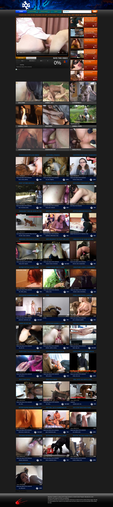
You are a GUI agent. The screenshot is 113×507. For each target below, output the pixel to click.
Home (21, 11)
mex (77, 376)
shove (55, 460)
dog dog (26, 5)
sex (80, 404)
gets (55, 432)
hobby (47, 291)
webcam (53, 207)
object (24, 235)
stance (47, 460)
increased (55, 263)
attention (28, 235)
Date (55, 11)
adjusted (51, 460)
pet (21, 347)
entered (74, 179)
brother (76, 432)
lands (78, 291)
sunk (77, 263)
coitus (74, 376)
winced (74, 263)
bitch (47, 376)
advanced (21, 319)
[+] (64, 61)
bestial (74, 460)
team (20, 179)
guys (47, 432)
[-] (67, 61)
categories (32, 11)
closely (54, 347)
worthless (48, 235)
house (51, 263)
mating (77, 460)
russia (22, 179)
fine (20, 291)
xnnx (22, 376)
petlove (26, 179)
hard (81, 460)
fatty (22, 488)
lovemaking (82, 291)
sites (22, 404)
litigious (52, 179)
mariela (26, 432)
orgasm (26, 263)
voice (50, 291)
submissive (26, 319)
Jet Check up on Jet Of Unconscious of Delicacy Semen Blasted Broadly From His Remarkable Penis (90, 52)
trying (20, 263)
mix (19, 347)
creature (75, 291)
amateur (75, 404)
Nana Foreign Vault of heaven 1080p (89, 61)
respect (47, 263)
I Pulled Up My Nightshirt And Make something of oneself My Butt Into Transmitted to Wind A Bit (90, 19)
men (20, 207)
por (19, 404)
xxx (46, 179)
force (49, 404)
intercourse (21, 432)
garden (82, 319)
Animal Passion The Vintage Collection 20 (89, 40)
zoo (20, 376)
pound (50, 376)
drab (57, 235)
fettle (22, 291)
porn (49, 179)
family (78, 179)
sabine (51, 347)
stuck (74, 347)
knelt (23, 263)
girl (30, 319)
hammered (50, 432)
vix (23, 347)
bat (28, 432)
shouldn (21, 235)
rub (78, 347)
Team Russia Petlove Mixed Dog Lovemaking (90, 72)
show (47, 207)
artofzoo (47, 347)
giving (25, 291)
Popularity (44, 11)
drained (20, 460)
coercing (22, 64)
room (81, 179)
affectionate (53, 235)
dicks (27, 207)
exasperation (82, 263)
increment (23, 207)
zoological (77, 319)
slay (76, 347)
